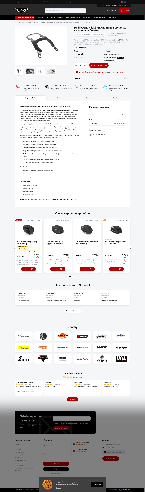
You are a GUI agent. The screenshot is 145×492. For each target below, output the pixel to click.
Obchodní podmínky (20, 465)
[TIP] (116, 229)
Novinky (17, 2)
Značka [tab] (115, 98)
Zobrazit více (72, 399)
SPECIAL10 (33, 249)
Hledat (84, 10)
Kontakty (23, 2)
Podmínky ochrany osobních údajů (24, 468)
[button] (70, 276)
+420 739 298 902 (110, 448)
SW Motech (122, 40)
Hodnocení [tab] (61, 98)
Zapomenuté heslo (56, 473)
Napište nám (32, 2)
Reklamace (17, 462)
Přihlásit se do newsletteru (61, 428)
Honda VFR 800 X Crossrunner (102, 135)
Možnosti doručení (109, 60)
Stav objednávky (66, 2)
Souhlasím (98, 484)
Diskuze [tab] (88, 98)
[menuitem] (24, 18)
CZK (125, 2)
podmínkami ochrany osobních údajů (78, 423)
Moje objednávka (19, 470)
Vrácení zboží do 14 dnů (21, 460)
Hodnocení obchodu (43, 2)
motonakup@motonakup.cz (113, 444)
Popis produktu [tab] (30, 98)
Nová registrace (56, 469)
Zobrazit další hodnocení (72, 311)
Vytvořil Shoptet (113, 489)
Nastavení (58, 488)
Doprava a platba (55, 2)
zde (78, 484)
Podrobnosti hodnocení (98, 34)
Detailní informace (79, 47)
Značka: (113, 35)
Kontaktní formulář (111, 458)
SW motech (34, 106)
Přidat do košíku (97, 65)
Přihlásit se (56, 463)
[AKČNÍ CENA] (28, 229)
